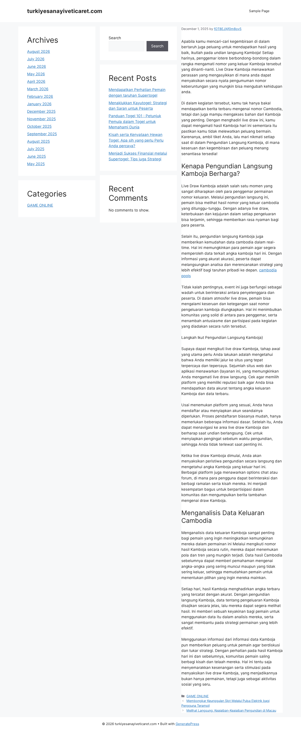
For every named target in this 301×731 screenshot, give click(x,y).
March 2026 (37, 89)
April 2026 (36, 81)
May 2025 (36, 164)
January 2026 (39, 104)
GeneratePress (187, 724)
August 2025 (38, 141)
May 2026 (36, 74)
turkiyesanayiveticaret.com (64, 11)
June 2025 (36, 156)
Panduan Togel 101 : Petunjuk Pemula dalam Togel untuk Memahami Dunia (135, 121)
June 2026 (36, 66)
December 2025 (41, 111)
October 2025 (39, 126)
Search (115, 38)
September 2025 (42, 134)
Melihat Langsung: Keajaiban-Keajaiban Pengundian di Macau (231, 710)
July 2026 (36, 59)
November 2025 (41, 119)
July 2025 (35, 149)
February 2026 (40, 96)
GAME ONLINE (197, 696)
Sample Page (259, 11)
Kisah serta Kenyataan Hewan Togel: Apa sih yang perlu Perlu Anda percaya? (136, 140)
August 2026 (38, 51)
